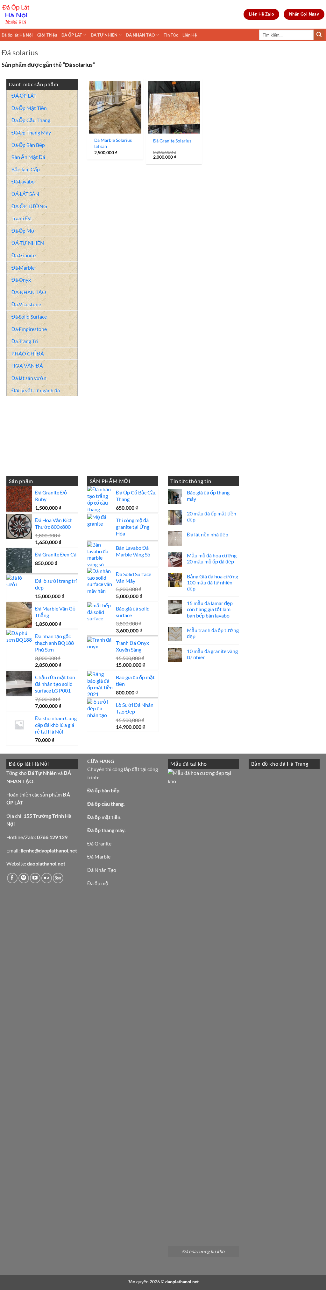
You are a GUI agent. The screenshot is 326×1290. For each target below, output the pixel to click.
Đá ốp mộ (97, 883)
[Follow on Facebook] (12, 878)
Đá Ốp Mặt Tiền (29, 108)
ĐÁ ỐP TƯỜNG (29, 206)
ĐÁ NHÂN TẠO (140, 35)
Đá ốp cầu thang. (106, 804)
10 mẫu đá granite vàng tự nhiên (212, 654)
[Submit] (319, 35)
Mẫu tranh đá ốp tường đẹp (213, 633)
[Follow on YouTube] (35, 878)
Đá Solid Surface (29, 317)
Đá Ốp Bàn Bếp (28, 145)
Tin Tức (171, 35)
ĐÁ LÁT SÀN (25, 194)
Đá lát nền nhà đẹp (207, 534)
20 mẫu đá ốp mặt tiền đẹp (211, 516)
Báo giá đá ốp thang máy (208, 495)
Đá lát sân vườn (28, 378)
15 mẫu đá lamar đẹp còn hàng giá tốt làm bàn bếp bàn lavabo (210, 609)
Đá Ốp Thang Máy (31, 132)
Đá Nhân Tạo (101, 870)
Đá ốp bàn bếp (103, 790)
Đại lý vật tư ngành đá (35, 390)
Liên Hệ (189, 35)
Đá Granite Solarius (172, 140)
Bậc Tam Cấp (25, 169)
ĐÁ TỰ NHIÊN (104, 35)
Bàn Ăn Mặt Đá (28, 157)
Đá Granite (23, 255)
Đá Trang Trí (24, 341)
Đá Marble (23, 268)
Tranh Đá (21, 218)
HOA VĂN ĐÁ (27, 365)
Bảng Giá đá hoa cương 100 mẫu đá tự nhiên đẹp (212, 582)
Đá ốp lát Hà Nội (17, 35)
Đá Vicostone (26, 304)
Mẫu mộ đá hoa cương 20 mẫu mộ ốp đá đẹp (212, 558)
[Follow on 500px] (58, 878)
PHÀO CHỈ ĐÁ (27, 353)
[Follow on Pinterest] (23, 878)
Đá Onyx (21, 280)
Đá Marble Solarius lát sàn (113, 143)
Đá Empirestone (29, 329)
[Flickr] (46, 878)
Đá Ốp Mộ (22, 231)
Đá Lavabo (23, 181)
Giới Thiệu (47, 35)
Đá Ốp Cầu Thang (30, 120)
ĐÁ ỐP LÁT (71, 35)
